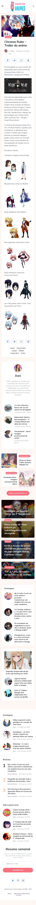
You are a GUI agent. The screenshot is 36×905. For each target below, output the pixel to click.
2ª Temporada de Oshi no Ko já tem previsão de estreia (22, 824)
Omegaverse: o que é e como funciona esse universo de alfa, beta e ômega (22, 638)
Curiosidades (9, 567)
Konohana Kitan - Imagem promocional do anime (10, 480)
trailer (23, 353)
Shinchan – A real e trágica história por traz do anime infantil (22, 746)
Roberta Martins (12, 774)
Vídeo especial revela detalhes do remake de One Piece (22, 722)
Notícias (8, 37)
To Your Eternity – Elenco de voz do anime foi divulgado (22, 407)
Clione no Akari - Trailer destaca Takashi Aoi (25, 462)
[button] (18, 85)
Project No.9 (15, 353)
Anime (12, 348)
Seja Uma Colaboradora (22, 893)
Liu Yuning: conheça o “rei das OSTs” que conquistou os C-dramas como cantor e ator (23, 613)
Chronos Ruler (10, 72)
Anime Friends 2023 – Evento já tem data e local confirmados (22, 812)
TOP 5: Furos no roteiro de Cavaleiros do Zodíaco (17, 573)
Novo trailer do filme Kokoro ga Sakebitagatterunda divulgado (15, 529)
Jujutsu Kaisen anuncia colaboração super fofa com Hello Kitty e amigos (23, 681)
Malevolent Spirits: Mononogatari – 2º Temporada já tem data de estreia (22, 420)
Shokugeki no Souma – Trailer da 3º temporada (17, 512)
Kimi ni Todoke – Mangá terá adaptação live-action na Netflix (21, 693)
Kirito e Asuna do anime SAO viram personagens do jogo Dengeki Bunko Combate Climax (17, 550)
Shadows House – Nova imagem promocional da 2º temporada (23, 836)
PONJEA (21, 350)
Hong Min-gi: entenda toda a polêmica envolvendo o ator (19, 780)
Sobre (9, 893)
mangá (14, 350)
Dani (12, 51)
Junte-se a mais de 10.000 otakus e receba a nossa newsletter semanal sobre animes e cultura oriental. (18, 855)
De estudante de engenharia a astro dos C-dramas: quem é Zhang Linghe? (22, 626)
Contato (19, 895)
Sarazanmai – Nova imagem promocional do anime (22, 434)
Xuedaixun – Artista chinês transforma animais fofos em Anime (23, 734)
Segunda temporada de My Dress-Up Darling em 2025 (17, 672)
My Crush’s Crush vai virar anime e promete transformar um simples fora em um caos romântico (22, 598)
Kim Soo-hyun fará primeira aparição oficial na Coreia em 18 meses (20, 791)
